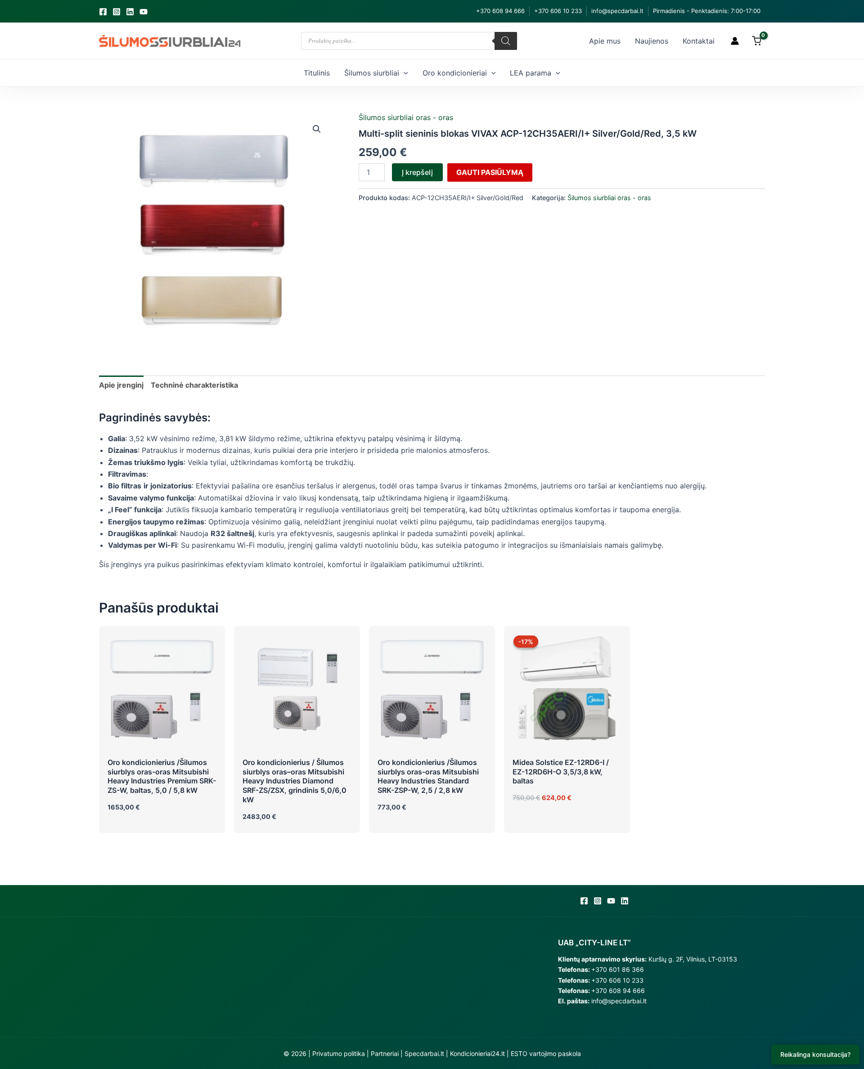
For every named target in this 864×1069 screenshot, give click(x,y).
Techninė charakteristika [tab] (194, 384)
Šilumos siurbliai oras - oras (406, 117)
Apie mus (605, 40)
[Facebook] (103, 12)
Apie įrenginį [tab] (121, 384)
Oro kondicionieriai (455, 72)
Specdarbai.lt (424, 1053)
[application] (403, 72)
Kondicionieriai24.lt (477, 1053)
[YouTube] (144, 12)
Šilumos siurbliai (371, 72)
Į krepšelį (417, 172)
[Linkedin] (130, 12)
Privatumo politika (338, 1053)
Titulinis (317, 72)
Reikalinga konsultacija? (815, 1054)
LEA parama (530, 72)
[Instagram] (116, 12)
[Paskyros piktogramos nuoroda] (735, 41)
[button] (317, 129)
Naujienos (651, 40)
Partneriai (385, 1053)
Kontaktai (699, 40)
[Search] (506, 41)
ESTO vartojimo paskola (546, 1053)
